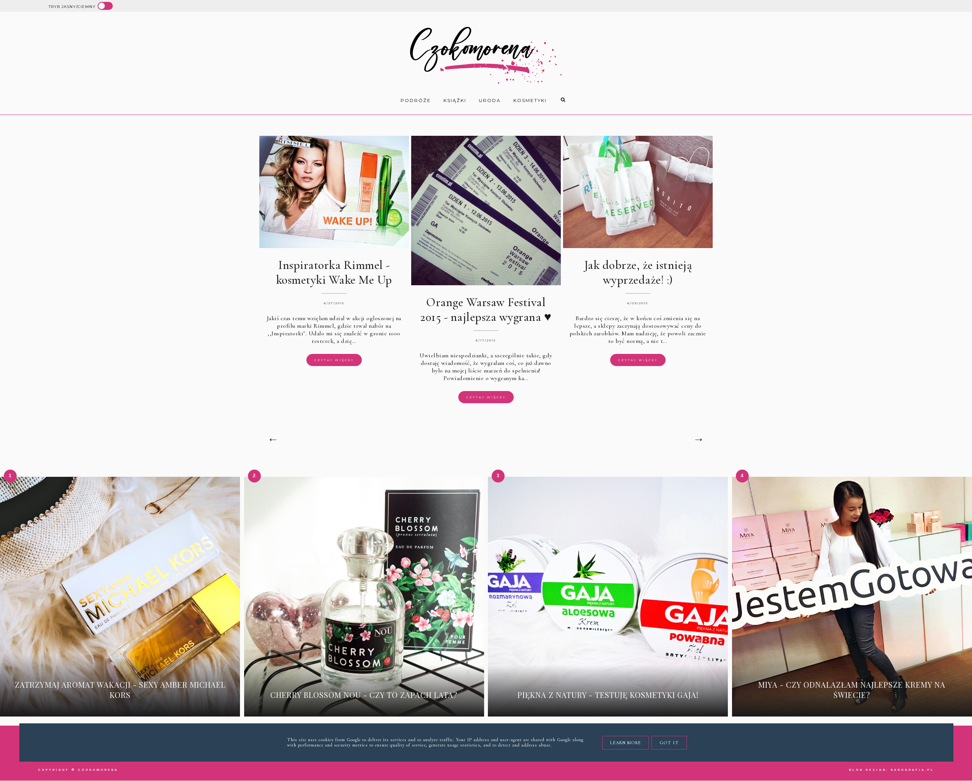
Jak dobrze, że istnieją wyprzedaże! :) (638, 272)
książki (454, 100)
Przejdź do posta (120, 706)
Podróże (416, 100)
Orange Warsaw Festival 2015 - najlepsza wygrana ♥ (485, 309)
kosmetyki (530, 100)
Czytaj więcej (334, 360)
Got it (669, 742)
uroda (490, 100)
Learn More (625, 742)
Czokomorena (98, 770)
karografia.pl (912, 770)
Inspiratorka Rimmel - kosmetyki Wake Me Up (334, 272)
